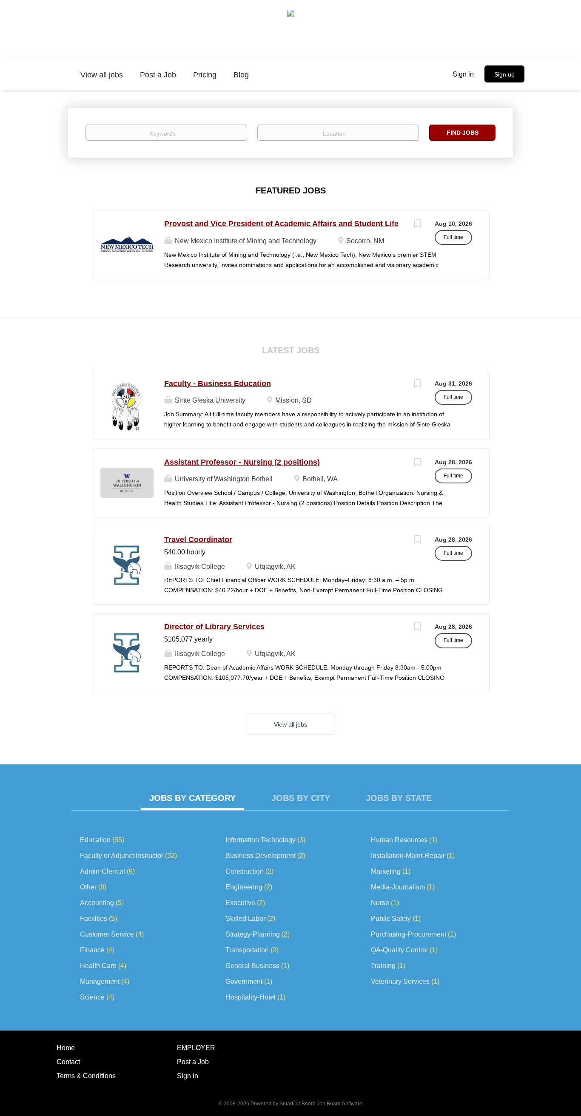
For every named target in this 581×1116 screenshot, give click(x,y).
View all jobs (290, 724)
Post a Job (193, 1061)
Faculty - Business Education (217, 383)
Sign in (463, 74)
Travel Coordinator (198, 539)
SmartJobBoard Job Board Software (320, 1104)
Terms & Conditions (86, 1075)
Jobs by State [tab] (399, 798)
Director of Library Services (214, 626)
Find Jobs (462, 132)
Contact (68, 1061)
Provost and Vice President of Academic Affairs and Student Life (281, 223)
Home (66, 1047)
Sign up (504, 74)
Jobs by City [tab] (300, 798)
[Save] (417, 224)
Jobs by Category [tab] (192, 798)
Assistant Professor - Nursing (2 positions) (242, 462)
